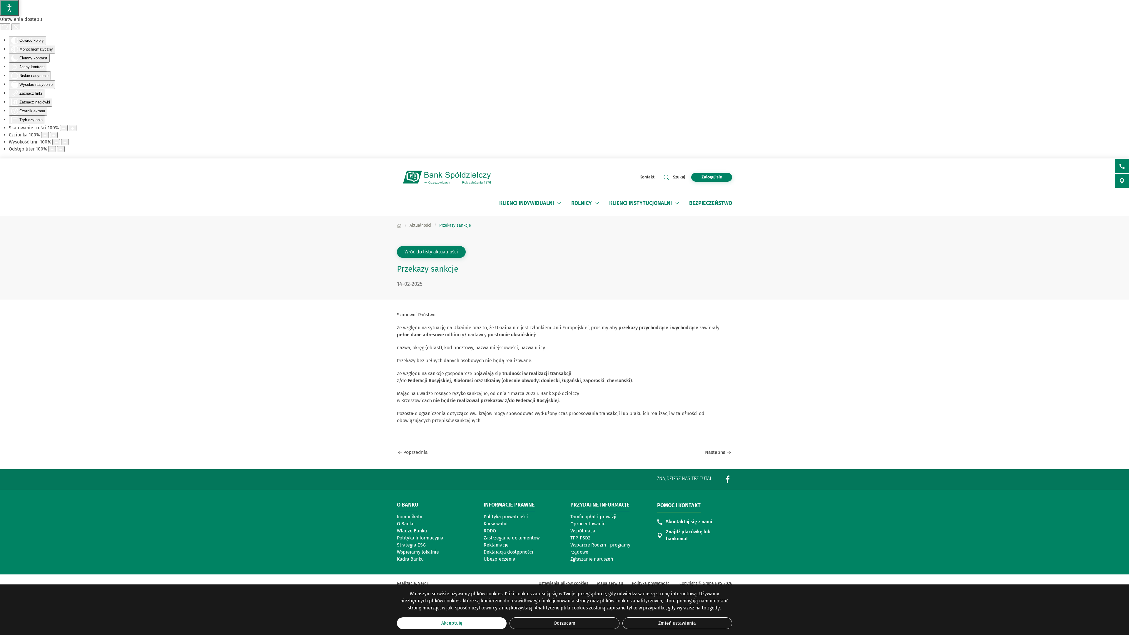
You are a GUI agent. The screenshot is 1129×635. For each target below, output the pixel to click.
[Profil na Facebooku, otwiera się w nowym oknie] (727, 479)
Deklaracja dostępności (508, 552)
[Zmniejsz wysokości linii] (56, 142)
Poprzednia (415, 452)
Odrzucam (564, 623)
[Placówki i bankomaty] (1122, 181)
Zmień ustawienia (677, 623)
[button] (558, 203)
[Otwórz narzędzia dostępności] (9, 8)
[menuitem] (526, 203)
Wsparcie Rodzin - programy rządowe (600, 548)
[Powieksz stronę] (72, 128)
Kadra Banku (410, 559)
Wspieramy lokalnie (418, 552)
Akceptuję (451, 623)
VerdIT (424, 583)
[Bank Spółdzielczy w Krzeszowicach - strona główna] (447, 177)
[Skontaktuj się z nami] (1122, 166)
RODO (490, 531)
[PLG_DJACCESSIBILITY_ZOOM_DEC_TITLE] (64, 128)
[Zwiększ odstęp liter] (61, 149)
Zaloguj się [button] (712, 177)
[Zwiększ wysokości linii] (65, 142)
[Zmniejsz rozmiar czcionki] (45, 135)
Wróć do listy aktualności (431, 252)
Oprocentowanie (598, 524)
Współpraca (582, 531)
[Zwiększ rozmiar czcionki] (54, 135)
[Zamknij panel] (15, 27)
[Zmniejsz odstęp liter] (52, 149)
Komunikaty (409, 516)
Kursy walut (496, 524)
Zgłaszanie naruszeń (598, 559)
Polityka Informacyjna (420, 538)
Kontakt (646, 177)
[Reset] (5, 26)
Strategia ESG (411, 545)
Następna (715, 452)
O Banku (406, 524)
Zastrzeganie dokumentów (512, 538)
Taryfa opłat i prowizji (598, 517)
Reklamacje (496, 545)
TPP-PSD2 (580, 538)
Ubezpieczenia (499, 559)
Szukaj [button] (679, 177)
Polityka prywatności (506, 516)
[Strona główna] (399, 225)
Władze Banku (412, 531)
